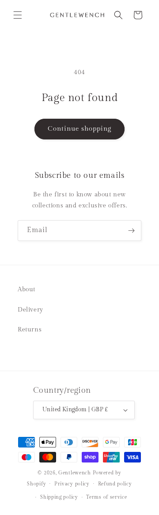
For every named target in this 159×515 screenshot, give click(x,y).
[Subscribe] (131, 230)
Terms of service (106, 497)
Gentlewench (74, 473)
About (26, 289)
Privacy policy (72, 484)
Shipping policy (59, 497)
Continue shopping (79, 128)
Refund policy (115, 484)
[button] (17, 15)
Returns (30, 329)
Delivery (30, 309)
